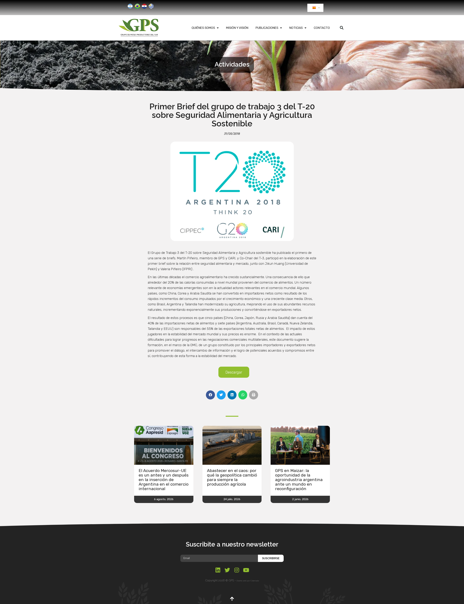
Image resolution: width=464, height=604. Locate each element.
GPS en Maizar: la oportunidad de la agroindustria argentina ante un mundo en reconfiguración (299, 479)
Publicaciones (267, 28)
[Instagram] (236, 570)
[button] (341, 27)
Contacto (322, 28)
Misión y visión (237, 28)
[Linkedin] (218, 570)
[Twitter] (227, 570)
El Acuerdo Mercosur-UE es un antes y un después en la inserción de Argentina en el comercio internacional (163, 479)
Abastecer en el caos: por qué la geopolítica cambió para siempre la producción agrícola (232, 477)
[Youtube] (246, 570)
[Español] (315, 8)
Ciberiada (254, 581)
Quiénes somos (203, 28)
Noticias (296, 28)
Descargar (233, 372)
